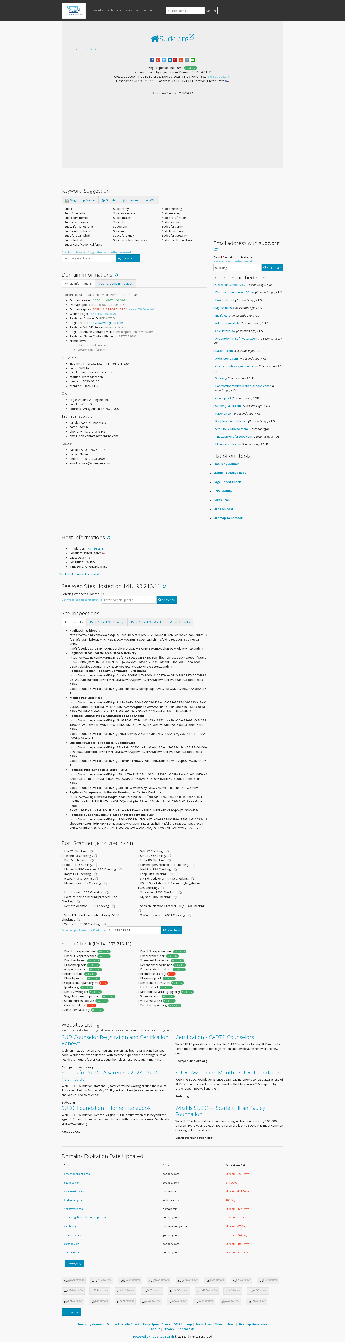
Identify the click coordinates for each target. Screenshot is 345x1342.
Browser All (74, 1264)
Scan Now (168, 600)
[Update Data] (115, 274)
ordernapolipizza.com (77, 1174)
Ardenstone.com (226, 358)
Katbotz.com (224, 351)
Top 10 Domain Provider (116, 283)
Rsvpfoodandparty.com (231, 421)
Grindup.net (223, 398)
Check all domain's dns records (80, 574)
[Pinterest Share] (175, 59)
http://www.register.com (106, 323)
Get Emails (274, 268)
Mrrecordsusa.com (228, 444)
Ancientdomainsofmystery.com (236, 338)
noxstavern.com (74, 1209)
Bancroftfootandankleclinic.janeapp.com (242, 386)
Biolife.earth (223, 315)
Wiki (152, 200)
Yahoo (90, 200)
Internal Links (74, 622)
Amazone (132, 200)
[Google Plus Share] (158, 59)
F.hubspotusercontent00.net (234, 292)
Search (211, 11)
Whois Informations (78, 283)
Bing (72, 200)
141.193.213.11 (97, 548)
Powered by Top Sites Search (153, 1336)
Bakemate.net (224, 300)
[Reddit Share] (186, 59)
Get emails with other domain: (233, 261)
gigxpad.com (71, 1244)
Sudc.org (92, 49)
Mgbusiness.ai (225, 308)
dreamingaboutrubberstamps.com (85, 1217)
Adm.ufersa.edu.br (227, 323)
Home (78, 49)
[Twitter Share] (163, 59)
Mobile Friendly (179, 622)
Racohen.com (224, 413)
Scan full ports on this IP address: (84, 930)
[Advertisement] (172, 125)
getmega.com (72, 1182)
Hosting (148, 10)
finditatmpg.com (73, 1200)
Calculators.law (225, 331)
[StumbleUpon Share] (181, 59)
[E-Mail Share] (192, 59)
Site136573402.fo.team (231, 429)
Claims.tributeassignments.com (236, 366)
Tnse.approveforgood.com (233, 436)
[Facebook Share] (152, 59)
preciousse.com (73, 1235)
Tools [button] (159, 10)
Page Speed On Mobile (147, 622)
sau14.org (70, 1226)
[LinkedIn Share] (169, 59)
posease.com (72, 1252)
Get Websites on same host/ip (82, 599)
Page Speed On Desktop (107, 622)
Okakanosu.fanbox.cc (229, 285)
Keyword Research (101, 10)
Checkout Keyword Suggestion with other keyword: (97, 252)
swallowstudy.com (75, 1191)
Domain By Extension (128, 10)
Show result (129, 258)
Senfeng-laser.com (228, 406)
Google (110, 200)
